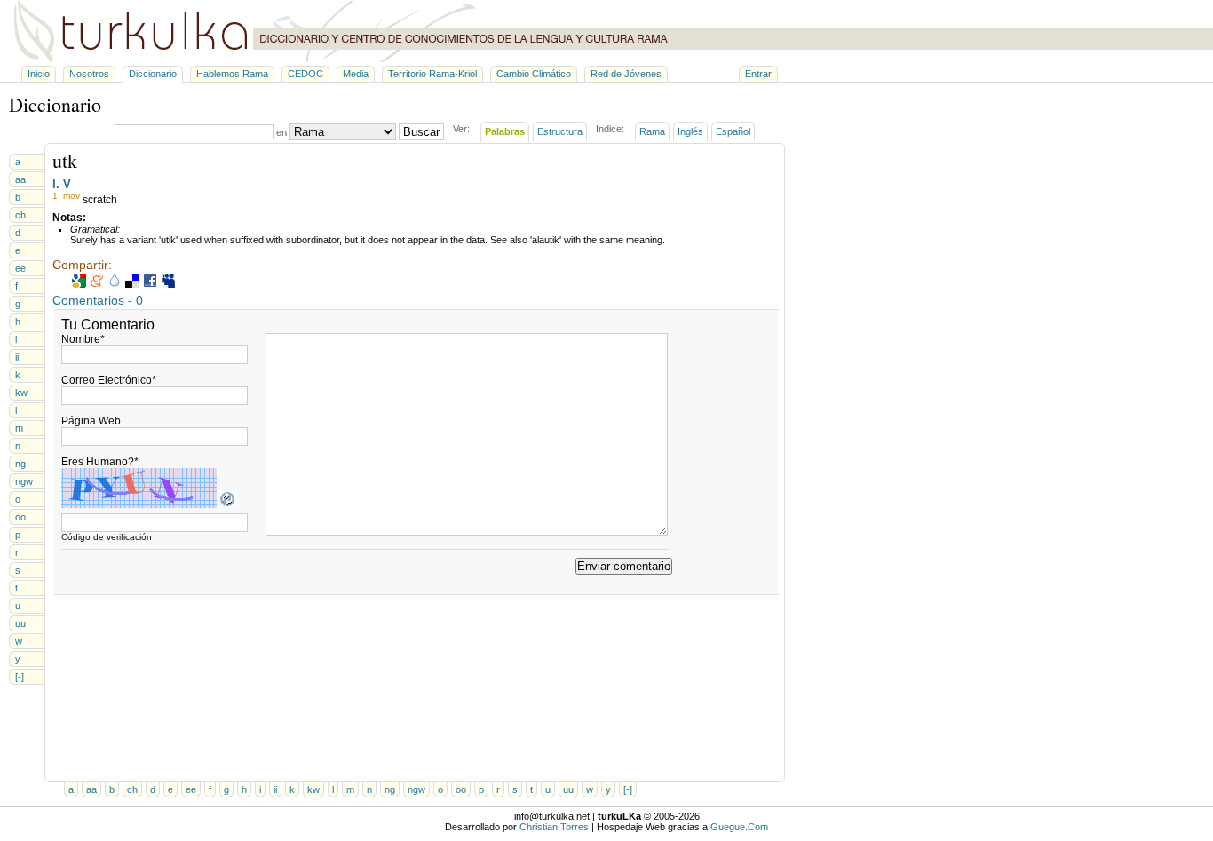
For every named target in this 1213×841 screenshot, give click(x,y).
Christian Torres (554, 826)
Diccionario (153, 73)
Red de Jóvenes (626, 73)
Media (356, 73)
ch (20, 215)
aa (20, 179)
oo (20, 517)
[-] (19, 676)
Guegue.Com (739, 826)
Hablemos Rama (232, 73)
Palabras (505, 131)
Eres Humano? (100, 462)
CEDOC (305, 73)
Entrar (758, 73)
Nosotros (89, 73)
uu (20, 623)
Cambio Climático (533, 73)
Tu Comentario (108, 324)
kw (21, 392)
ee (20, 268)
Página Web (91, 421)
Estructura (560, 131)
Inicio (39, 73)
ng (20, 463)
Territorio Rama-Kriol (432, 73)
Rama (652, 131)
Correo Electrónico (108, 380)
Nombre (83, 339)
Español (733, 131)
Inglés (690, 131)
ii (17, 357)
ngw (24, 481)
